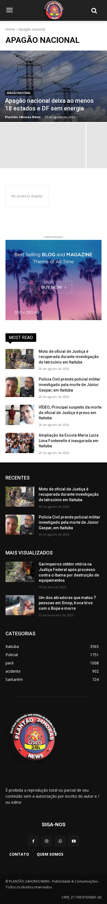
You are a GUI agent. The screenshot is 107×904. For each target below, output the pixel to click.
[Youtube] (73, 841)
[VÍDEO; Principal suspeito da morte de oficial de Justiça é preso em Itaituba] (19, 415)
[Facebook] (33, 841)
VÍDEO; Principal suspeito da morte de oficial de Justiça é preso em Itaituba (70, 412)
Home (10, 29)
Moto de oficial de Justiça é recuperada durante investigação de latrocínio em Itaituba (69, 356)
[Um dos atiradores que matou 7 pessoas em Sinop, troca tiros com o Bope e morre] (19, 605)
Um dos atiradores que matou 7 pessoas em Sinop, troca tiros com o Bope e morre (67, 603)
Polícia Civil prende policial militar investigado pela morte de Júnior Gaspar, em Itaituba (69, 384)
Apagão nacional (19, 93)
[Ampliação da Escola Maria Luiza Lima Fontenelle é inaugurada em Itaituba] (19, 443)
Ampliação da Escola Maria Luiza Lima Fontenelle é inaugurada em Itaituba (68, 440)
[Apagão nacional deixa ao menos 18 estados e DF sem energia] (53, 86)
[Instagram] (46, 841)
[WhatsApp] (60, 841)
